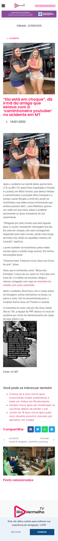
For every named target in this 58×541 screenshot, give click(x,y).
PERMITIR (42, 532)
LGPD (43, 525)
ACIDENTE (14, 38)
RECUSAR (16, 532)
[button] (3, 6)
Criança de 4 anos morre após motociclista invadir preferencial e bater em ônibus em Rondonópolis (29, 397)
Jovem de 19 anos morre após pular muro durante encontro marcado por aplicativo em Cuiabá (30, 416)
